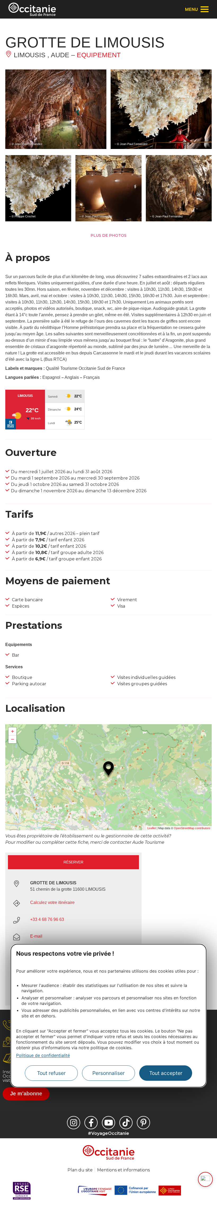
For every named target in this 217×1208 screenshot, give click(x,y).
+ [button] (12, 731)
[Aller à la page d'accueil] (32, 9)
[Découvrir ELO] (205, 1179)
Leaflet (151, 828)
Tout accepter (165, 1073)
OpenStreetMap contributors (192, 828)
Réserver (73, 862)
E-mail (36, 936)
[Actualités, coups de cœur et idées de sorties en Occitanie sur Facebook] (91, 1122)
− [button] (12, 739)
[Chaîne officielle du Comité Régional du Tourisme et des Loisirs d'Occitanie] (108, 1122)
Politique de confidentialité (43, 1055)
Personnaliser (108, 1073)
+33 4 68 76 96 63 (47, 919)
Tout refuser (51, 1073)
